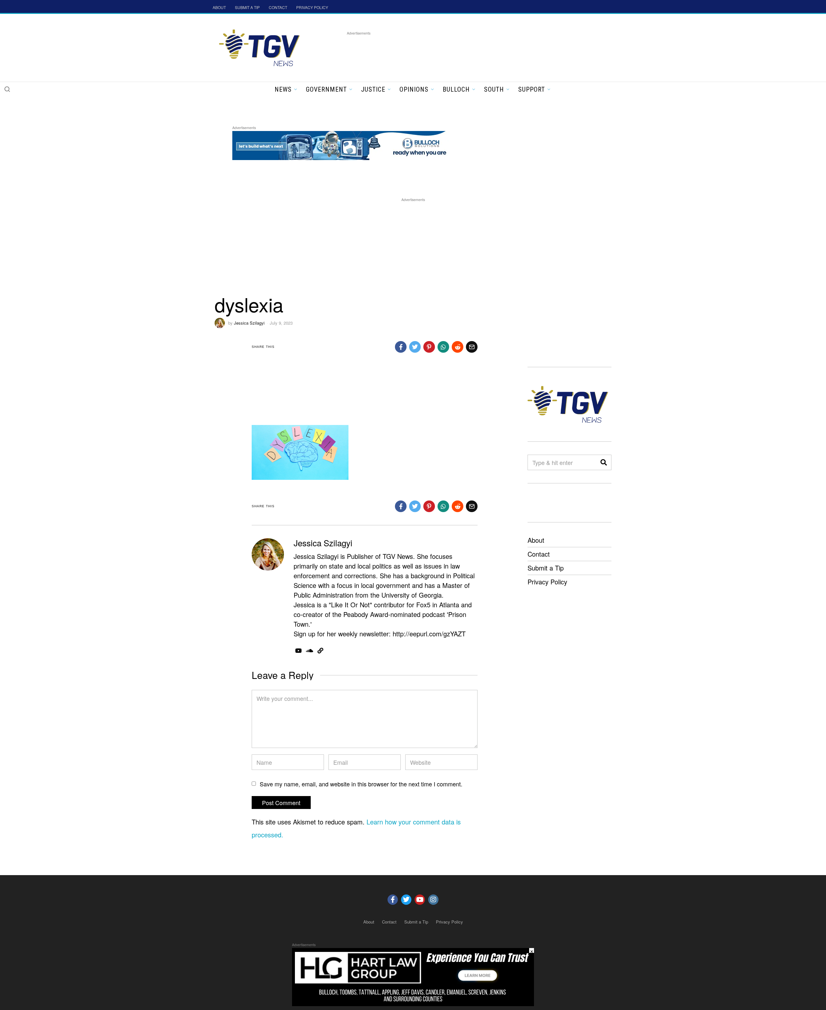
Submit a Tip (546, 567)
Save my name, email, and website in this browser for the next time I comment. (361, 784)
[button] (7, 89)
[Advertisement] (464, 51)
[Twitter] (406, 899)
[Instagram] (433, 899)
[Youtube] (420, 899)
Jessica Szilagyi (249, 323)
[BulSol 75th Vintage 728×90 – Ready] (349, 144)
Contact (539, 554)
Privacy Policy (547, 581)
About (536, 540)
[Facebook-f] (393, 899)
